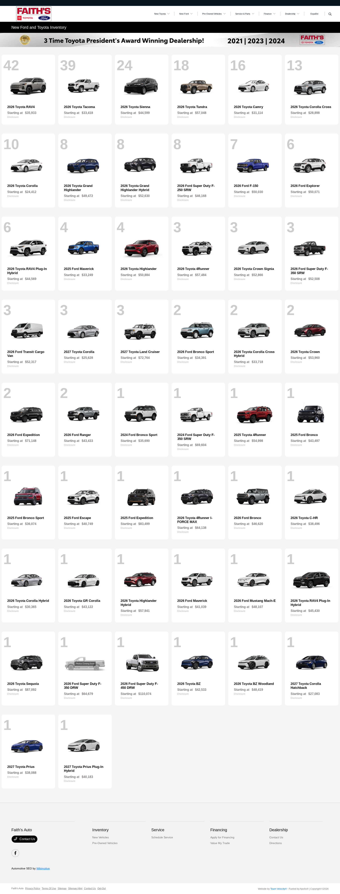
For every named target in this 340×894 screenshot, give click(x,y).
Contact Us (27, 839)
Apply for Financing (222, 837)
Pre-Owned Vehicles (104, 843)
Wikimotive (43, 868)
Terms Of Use (49, 888)
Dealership (278, 830)
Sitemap (62, 888)
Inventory (100, 830)
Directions (275, 843)
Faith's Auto (17, 888)
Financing (218, 830)
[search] (330, 14)
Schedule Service (162, 837)
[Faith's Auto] (45, 13)
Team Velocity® (278, 889)
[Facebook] (15, 853)
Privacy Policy (32, 888)
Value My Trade (220, 843)
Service (157, 830)
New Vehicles (100, 837)
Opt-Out (101, 888)
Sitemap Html (75, 888)
